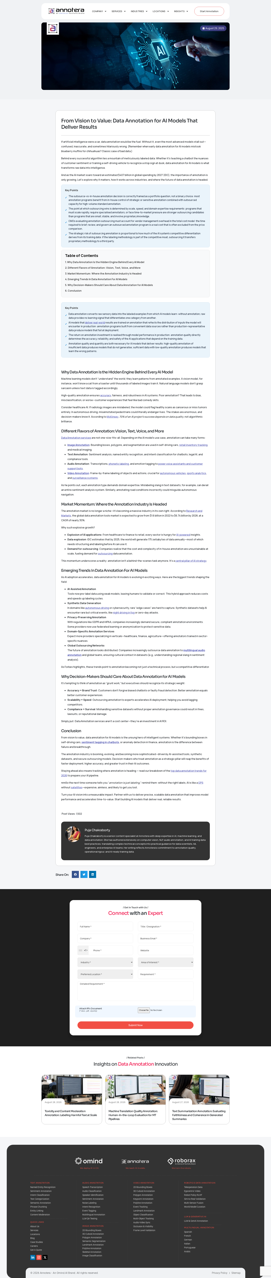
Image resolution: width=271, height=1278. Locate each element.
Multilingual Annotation (199, 1227)
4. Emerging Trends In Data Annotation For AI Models (96, 279)
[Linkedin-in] (32, 1257)
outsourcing (105, 553)
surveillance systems (85, 478)
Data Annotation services (76, 437)
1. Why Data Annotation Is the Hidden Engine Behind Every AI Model (104, 262)
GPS (200, 782)
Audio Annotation (93, 1183)
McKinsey (112, 416)
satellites (76, 787)
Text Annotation (40, 1183)
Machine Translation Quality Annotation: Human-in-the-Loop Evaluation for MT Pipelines (133, 1115)
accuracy (105, 395)
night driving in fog (124, 612)
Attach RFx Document (90, 1009)
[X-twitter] (45, 1257)
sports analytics (196, 473)
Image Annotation (78, 445)
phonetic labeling (119, 463)
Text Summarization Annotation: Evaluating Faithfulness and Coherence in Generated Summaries (199, 1115)
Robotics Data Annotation (199, 1183)
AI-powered (183, 534)
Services (117, 11)
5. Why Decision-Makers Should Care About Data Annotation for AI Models (109, 285)
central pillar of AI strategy (190, 560)
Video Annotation (78, 473)
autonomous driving (97, 608)
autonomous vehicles (173, 473)
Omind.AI (62, 1272)
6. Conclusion (73, 290)
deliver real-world (95, 322)
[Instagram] (38, 1257)
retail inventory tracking (193, 445)
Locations (159, 11)
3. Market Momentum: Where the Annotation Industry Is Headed (103, 273)
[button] (75, 874)
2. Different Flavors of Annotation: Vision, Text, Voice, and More (103, 267)
